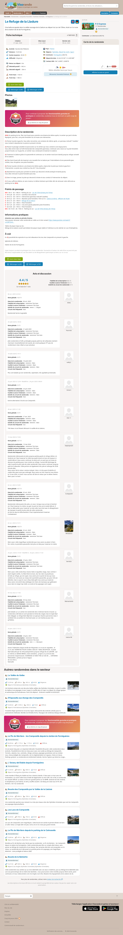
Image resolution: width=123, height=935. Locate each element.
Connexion (114, 13)
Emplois (7, 911)
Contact (7, 922)
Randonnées (17, 13)
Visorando (7, 16)
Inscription (104, 13)
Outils (7, 13)
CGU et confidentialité (12, 904)
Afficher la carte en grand (100, 72)
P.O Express (100, 24)
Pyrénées (55, 52)
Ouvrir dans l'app (16, 85)
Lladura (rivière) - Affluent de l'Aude (58, 199)
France (52, 49)
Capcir (72, 52)
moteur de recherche (54, 879)
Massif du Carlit (64, 52)
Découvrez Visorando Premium (59, 74)
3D (112, 66)
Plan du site (8, 908)
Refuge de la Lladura (28, 201)
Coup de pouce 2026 (11, 918)
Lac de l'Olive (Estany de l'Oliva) (42, 193)
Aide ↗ (28, 13)
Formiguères (58, 55)
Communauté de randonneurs (14, 925)
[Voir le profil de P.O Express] (88, 26)
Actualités (8, 915)
